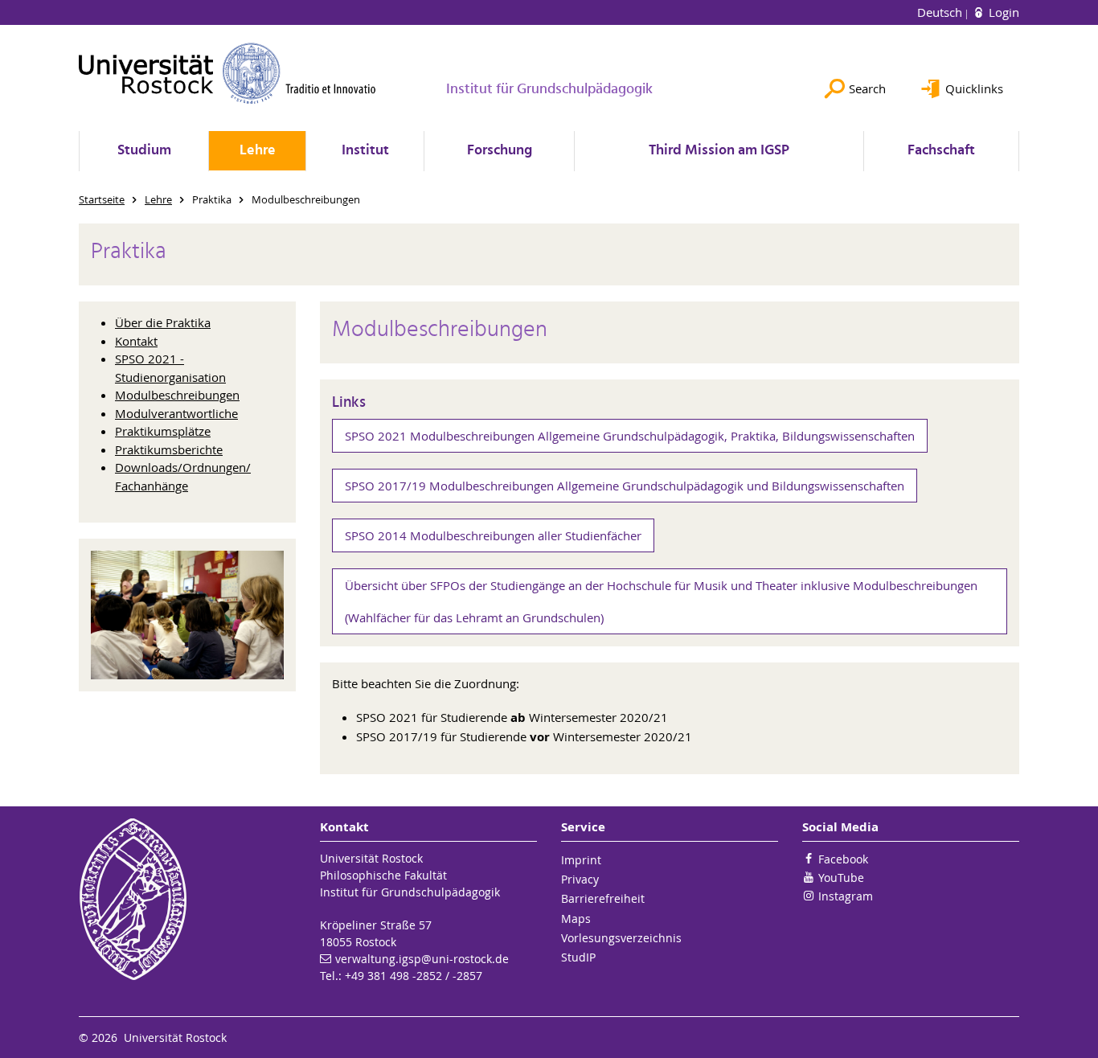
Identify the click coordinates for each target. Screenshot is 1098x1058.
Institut (365, 150)
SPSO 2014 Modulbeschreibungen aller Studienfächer (493, 535)
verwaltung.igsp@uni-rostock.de (422, 958)
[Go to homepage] (227, 73)
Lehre (258, 150)
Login (1002, 12)
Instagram (845, 896)
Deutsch (941, 12)
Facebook (843, 859)
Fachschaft (941, 150)
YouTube (841, 877)
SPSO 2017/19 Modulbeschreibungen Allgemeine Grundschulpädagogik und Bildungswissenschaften (624, 486)
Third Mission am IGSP (719, 150)
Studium (144, 150)
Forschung (499, 150)
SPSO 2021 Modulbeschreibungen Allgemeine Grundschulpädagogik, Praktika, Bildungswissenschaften (630, 436)
